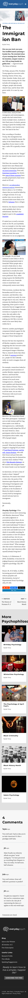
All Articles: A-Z (7, 945)
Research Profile (7, 956)
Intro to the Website (8, 942)
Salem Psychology (11, 795)
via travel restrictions (9, 170)
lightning (12, 202)
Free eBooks (6, 959)
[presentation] (14, 633)
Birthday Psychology (12, 645)
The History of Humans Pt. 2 (6, 601)
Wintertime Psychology (14, 674)
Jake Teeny (7, 44)
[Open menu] (25, 4)
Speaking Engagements (9, 962)
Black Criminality (11, 736)
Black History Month (21, 601)
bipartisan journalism (9, 173)
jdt (5, 848)
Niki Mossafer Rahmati (14, 462)
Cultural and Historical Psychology (13, 23)
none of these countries (13, 175)
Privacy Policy (17, 993)
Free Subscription (7, 948)
